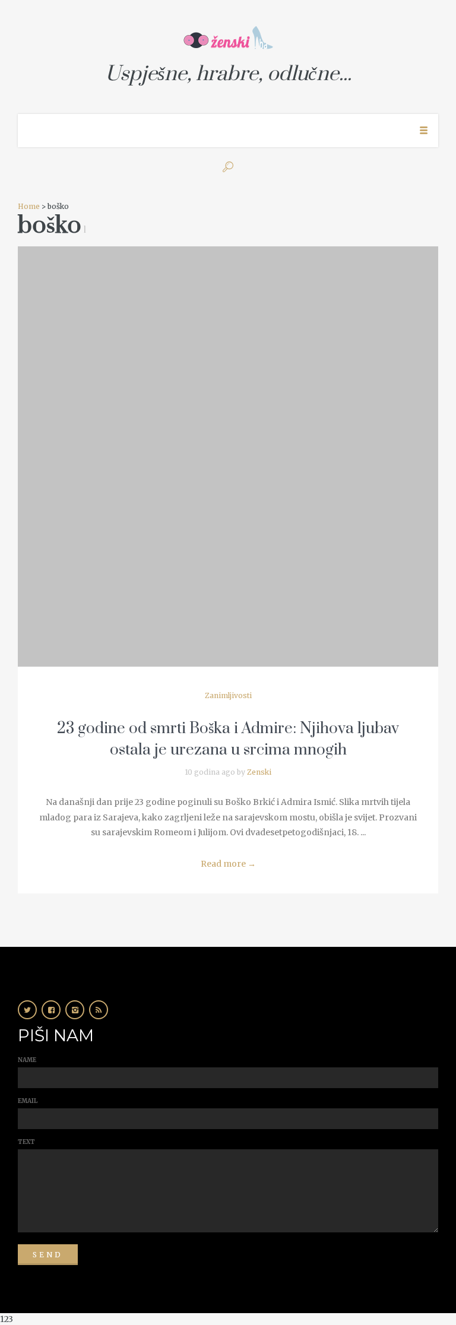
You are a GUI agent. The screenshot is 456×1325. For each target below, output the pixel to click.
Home (29, 206)
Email (27, 1101)
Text (26, 1142)
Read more (228, 863)
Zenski (259, 772)
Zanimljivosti (228, 695)
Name (27, 1060)
